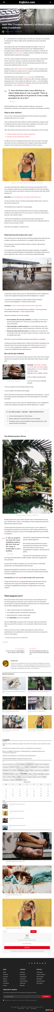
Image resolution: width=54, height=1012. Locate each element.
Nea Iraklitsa (41, 774)
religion (19, 777)
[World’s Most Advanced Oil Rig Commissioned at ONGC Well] (5, 820)
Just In (17, 774)
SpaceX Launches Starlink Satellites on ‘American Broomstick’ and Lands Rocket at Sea (13, 692)
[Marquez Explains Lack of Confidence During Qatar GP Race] (27, 879)
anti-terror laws (18, 53)
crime (17, 767)
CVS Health (37, 365)
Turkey (24, 779)
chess (40, 764)
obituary (47, 774)
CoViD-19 (12, 767)
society (29, 777)
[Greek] (3, 739)
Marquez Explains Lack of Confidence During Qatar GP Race (14, 894)
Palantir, (35, 373)
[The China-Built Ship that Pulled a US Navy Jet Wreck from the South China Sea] (40, 683)
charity (36, 764)
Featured (5, 770)
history (31, 770)
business (29, 764)
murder (30, 774)
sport (34, 777)
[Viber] (51, 506)
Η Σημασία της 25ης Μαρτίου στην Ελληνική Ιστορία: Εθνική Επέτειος (19, 755)
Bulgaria (22, 764)
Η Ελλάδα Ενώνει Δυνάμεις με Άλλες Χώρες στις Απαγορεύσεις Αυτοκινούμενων (22, 748)
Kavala (24, 773)
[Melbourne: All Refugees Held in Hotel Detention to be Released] (5, 827)
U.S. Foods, (39, 369)
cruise (22, 767)
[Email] (51, 503)
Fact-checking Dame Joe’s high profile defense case (26, 197)
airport (10, 764)
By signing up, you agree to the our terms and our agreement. (27, 951)
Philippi (9, 776)
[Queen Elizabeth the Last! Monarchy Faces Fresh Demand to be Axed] (27, 846)
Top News (5, 642)
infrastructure (8, 774)
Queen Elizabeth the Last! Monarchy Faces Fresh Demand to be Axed (15, 861)
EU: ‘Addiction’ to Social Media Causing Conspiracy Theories (16, 811)
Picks (14, 777)
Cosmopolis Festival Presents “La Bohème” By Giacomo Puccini (17, 758)
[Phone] (51, 511)
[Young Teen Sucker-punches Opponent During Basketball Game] (27, 913)
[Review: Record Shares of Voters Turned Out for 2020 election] (14, 722)
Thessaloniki (5, 779)
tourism (19, 780)
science (24, 776)
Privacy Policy (36, 951)
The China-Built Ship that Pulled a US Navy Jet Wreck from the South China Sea (39, 652)
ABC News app (17, 577)
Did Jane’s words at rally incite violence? (18, 137)
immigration (46, 770)
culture (27, 767)
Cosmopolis (5, 767)
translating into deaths (22, 85)
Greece (21, 770)
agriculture (5, 764)
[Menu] (4, 2)
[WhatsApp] (51, 509)
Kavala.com (7, 31)
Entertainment (34, 767)
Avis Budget (39, 367)
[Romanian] (7, 739)
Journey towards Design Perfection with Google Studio (26, 305)
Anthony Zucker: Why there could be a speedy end (21, 134)
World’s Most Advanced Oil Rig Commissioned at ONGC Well (16, 818)
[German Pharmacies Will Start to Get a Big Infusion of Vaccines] (40, 703)
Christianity (46, 764)
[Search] (50, 2)
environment (41, 767)
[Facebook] (51, 500)
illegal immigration (38, 770)
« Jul (3, 800)
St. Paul (38, 776)
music (35, 774)
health (26, 770)
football (14, 770)
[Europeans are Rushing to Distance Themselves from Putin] (14, 703)
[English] (9, 739)
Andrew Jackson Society (20, 69)
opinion (4, 776)
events (47, 767)
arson (14, 764)
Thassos (44, 777)
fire (10, 770)
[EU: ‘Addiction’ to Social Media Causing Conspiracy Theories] (40, 722)
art (18, 764)
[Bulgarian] (5, 739)
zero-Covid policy (29, 77)
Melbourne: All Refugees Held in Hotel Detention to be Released (17, 825)
